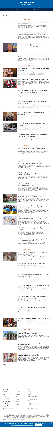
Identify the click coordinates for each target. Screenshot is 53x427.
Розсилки (29, 410)
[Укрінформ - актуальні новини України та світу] (26, 2)
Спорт (30, 9)
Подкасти (5, 387)
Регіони (19, 9)
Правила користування (32, 396)
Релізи (4, 406)
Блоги (4, 396)
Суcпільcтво (18, 401)
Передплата (30, 392)
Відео (4, 394)
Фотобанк (9, 6)
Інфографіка (5, 398)
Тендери (29, 397)
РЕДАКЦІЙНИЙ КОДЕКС (32, 408)
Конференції (6, 403)
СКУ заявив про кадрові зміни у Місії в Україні (33, 44)
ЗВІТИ (29, 406)
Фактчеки (17, 396)
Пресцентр (14, 6)
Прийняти (38, 425)
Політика (17, 392)
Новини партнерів (7, 401)
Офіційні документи (7, 405)
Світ (15, 9)
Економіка (9, 9)
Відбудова (18, 391)
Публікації (5, 389)
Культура (25, 9)
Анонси (19, 6)
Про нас (29, 389)
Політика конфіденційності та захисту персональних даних (32, 404)
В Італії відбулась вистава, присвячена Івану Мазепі (34, 79)
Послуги (4, 6)
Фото (4, 393)
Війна (3, 9)
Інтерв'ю (5, 391)
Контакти (29, 391)
